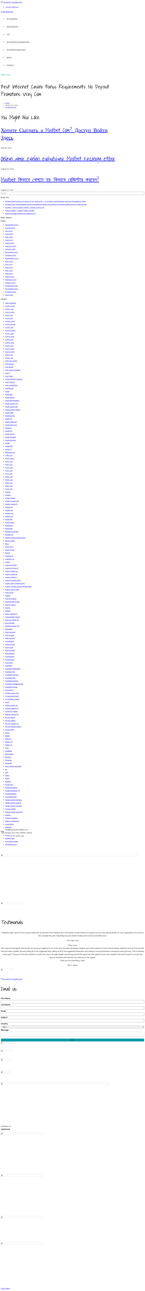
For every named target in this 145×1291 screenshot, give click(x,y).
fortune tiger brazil (12, 602)
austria (7, 492)
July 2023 (9, 264)
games (8, 611)
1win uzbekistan (11, 385)
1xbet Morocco (11, 425)
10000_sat (9, 309)
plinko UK (9, 742)
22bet (7, 443)
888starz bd (10, 452)
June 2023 (9, 267)
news (7, 702)
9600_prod (9, 458)
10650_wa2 (9, 343)
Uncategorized (10, 107)
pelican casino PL (12, 714)
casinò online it (11, 577)
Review (8, 757)
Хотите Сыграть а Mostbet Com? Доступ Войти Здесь (54, 134)
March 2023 (9, 277)
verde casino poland (13, 803)
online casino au (11, 705)
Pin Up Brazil (10, 718)
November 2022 (11, 289)
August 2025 (10, 228)
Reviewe (8, 760)
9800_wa (9, 480)
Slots (7, 775)
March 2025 (9, 243)
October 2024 (10, 255)
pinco (7, 733)
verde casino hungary (13, 800)
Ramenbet (9, 754)
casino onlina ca (11, 571)
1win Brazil (9, 367)
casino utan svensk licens (15, 583)
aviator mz (9, 513)
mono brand (10, 644)
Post (7, 748)
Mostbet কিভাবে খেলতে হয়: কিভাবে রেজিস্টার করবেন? (50, 179)
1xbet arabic (10, 397)
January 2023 (10, 283)
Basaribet (9, 529)
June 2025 (9, 234)
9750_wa (8, 474)
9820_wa (8, 483)
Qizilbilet (8, 751)
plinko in (8, 739)
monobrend (9, 657)
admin (7, 103)
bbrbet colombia (11, 532)
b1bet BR (8, 519)
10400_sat (9, 334)
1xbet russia (9, 434)
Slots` (7, 778)
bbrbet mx (9, 535)
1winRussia (9, 388)
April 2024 (9, 261)
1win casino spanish (12, 370)
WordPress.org (11, 844)
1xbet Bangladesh (12, 401)
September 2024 (11, 258)
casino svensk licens (13, 580)
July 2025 (9, 231)
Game (7, 608)
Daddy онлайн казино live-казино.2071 (20, 214)
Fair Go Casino (10, 599)
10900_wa (9, 346)
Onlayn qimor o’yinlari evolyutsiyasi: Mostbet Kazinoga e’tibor (58, 158)
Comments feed (11, 841)
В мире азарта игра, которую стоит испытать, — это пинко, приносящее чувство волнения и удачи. (45, 201)
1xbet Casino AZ (11, 404)
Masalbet (8, 629)
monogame (9, 660)
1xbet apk (9, 395)
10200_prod (10, 321)
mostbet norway (11, 681)
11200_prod (9, 352)
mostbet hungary (12, 675)
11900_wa (9, 358)
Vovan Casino (10, 809)
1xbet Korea (9, 416)
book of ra (9, 547)
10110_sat (9, 315)
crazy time (9, 593)
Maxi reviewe (10, 632)
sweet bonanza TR (12, 791)
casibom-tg (9, 559)
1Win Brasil (9, 364)
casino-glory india (12, 590)
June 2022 (9, 295)
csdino (7, 596)
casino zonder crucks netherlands (18, 586)
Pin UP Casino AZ (12, 724)
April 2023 (9, 274)
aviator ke (9, 510)
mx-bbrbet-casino (12, 699)
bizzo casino (10, 541)
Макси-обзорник (12, 821)
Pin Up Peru (9, 730)
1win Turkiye (10, 382)
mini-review (9, 635)
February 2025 (10, 246)
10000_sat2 (9, 312)
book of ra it (10, 550)
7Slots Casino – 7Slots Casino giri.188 (19, 211)
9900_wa (9, 489)
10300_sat (9, 327)
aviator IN (9, 507)
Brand (7, 553)
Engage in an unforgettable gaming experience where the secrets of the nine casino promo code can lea (46, 204)
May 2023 (9, 271)
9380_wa (8, 455)
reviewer (8, 763)
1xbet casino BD (11, 407)
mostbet (8, 666)
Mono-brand (10, 650)
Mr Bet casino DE (12, 693)
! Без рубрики (10, 303)
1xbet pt (8, 428)
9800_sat (9, 477)
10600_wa (9, 340)
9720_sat (8, 471)
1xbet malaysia (11, 422)
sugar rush (9, 785)
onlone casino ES (12, 708)
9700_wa (8, 468)
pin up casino (10, 721)
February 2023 (10, 280)
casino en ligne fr (11, 568)
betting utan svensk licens (15, 538)
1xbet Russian (10, 437)
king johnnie (9, 623)
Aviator (8, 495)
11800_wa (9, 355)
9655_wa (8, 465)
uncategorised (10, 794)
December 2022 (11, 286)
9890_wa (9, 486)
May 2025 (9, 237)
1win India (9, 376)
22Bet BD (9, 446)
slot (6, 772)
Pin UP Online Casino (13, 727)
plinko (7, 736)
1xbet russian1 (10, 440)
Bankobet (9, 526)
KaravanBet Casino (12, 617)
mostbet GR (10, 672)
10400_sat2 (9, 337)
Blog (7, 544)
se (6, 769)
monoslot (9, 663)
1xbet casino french (12, 410)
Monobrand (9, 653)
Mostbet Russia (11, 687)
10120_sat (9, 318)
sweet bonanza (11, 788)
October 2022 (10, 292)
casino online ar (11, 574)
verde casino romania (13, 806)
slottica (8, 782)
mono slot (9, 647)
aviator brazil (10, 498)
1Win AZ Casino (11, 361)
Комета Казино (11, 818)
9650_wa (8, 461)
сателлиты (9, 824)
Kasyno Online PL (12, 620)
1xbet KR (8, 419)
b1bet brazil (9, 522)
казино (8, 815)
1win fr (7, 373)
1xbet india (9, 413)
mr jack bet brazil (11, 696)
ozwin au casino (11, 711)
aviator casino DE (12, 501)
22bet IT (8, 449)
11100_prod (9, 349)
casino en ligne (11, 565)
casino (7, 562)
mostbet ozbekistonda (14, 684)
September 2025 (11, 225)
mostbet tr (9, 690)
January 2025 (10, 249)
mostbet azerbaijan (12, 669)
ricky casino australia (13, 766)
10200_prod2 (10, 324)
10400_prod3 (10, 330)
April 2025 (9, 240)
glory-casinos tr (11, 614)
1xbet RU (8, 431)
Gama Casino (10, 605)
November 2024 (11, 252)
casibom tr (9, 556)
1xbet (7, 391)
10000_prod (10, 306)
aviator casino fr (11, 504)
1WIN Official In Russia (13, 379)
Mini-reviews (10, 638)
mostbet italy (10, 678)
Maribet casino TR (12, 626)
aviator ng (9, 516)
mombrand (9, 641)
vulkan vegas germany (14, 812)
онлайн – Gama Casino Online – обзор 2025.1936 (24, 207)
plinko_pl (8, 745)
